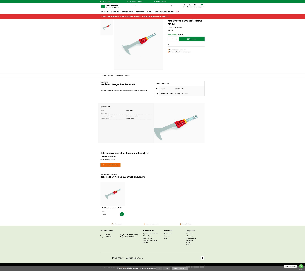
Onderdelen (140, 11)
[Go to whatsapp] (301, 266)
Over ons (167, 236)
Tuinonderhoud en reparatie (164, 11)
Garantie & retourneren (150, 240)
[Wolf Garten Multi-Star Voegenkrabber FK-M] (112, 194)
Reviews (127, 75)
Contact (145, 242)
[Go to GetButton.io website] (301, 269)
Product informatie (107, 75)
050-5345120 (179, 88)
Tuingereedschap (127, 11)
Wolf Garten (129, 110)
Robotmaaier (115, 11)
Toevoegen (192, 39)
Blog (165, 238)
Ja (159, 268)
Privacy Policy (147, 236)
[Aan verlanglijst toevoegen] (168, 44)
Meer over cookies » (179, 268)
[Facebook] (203, 258)
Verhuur (149, 11)
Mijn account (168, 234)
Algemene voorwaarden (150, 234)
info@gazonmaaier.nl (181, 93)
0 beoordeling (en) (177, 27)
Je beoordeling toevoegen (110, 164)
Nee (167, 268)
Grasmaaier (104, 11)
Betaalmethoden (148, 238)
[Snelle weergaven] (122, 214)
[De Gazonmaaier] (110, 6)
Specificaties (119, 75)
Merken (188, 244)
